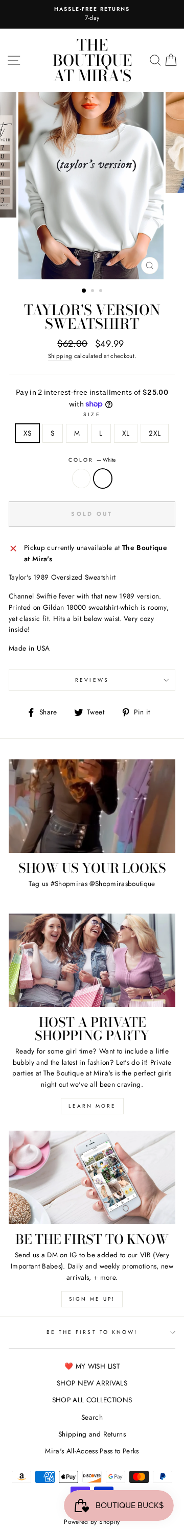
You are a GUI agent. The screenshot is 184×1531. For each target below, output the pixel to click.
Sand (81, 478)
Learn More (92, 1106)
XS (28, 433)
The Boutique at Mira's (92, 60)
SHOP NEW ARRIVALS (92, 1383)
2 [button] (93, 291)
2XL (154, 433)
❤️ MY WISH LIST (92, 1366)
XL (126, 433)
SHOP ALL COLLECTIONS (92, 1400)
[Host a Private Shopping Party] (92, 960)
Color (92, 460)
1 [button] (84, 291)
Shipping (60, 356)
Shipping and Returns (92, 1434)
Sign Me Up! (92, 1299)
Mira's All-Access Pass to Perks (92, 1451)
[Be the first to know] (92, 1177)
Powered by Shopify (92, 1521)
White (102, 478)
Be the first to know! (92, 1332)
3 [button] (101, 291)
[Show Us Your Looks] (92, 806)
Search (92, 1417)
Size (91, 414)
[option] (92, 185)
